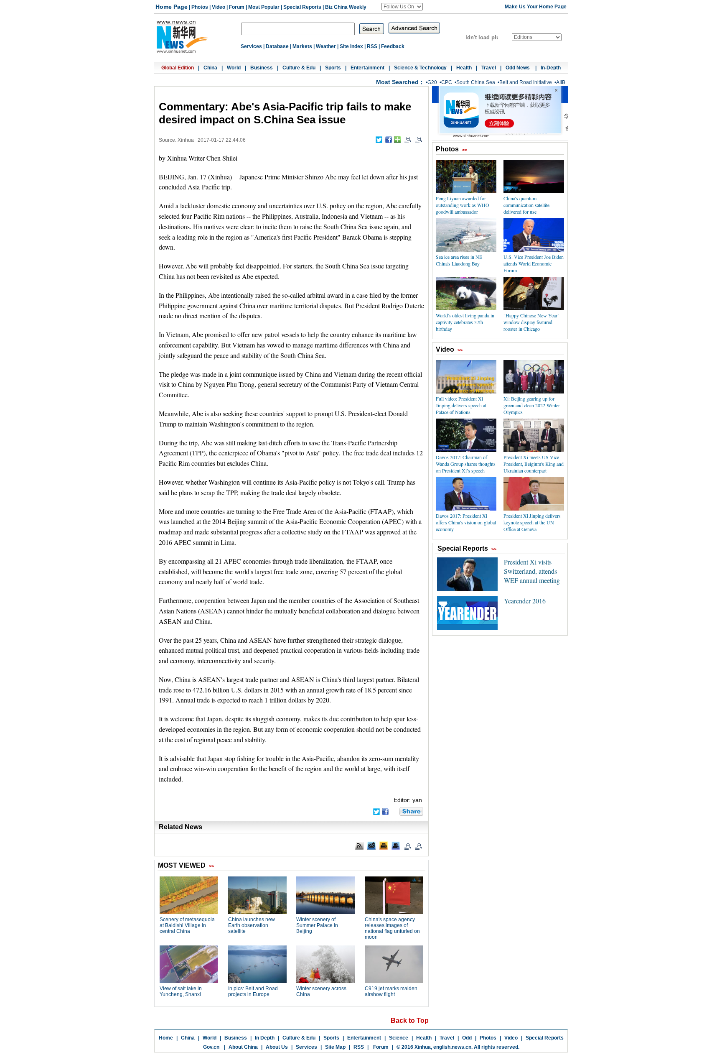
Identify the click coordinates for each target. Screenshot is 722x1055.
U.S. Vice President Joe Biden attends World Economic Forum (533, 263)
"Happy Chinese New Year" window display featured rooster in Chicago (531, 322)
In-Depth (551, 68)
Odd (467, 1038)
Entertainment (367, 68)
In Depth (265, 1038)
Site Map (335, 1047)
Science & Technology (420, 68)
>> (464, 149)
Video (218, 7)
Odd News (518, 68)
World (234, 68)
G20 (432, 82)
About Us (277, 1047)
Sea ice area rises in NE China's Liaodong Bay (459, 260)
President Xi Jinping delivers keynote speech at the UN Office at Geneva (532, 522)
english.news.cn (452, 1047)
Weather (326, 46)
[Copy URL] (396, 845)
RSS (372, 46)
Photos (199, 7)
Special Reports (302, 7)
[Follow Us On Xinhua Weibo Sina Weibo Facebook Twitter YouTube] (402, 7)
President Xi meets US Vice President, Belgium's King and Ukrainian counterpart (533, 464)
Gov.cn (211, 1047)
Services (251, 46)
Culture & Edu (298, 68)
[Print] (383, 845)
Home (166, 1038)
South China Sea (475, 82)
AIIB (560, 82)
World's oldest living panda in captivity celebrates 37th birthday (465, 322)
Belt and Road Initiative (525, 82)
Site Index (351, 46)
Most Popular (264, 7)
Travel (488, 68)
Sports (333, 68)
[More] (397, 139)
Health (464, 68)
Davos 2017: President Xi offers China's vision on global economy (466, 522)
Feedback (392, 46)
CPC (446, 82)
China (210, 68)
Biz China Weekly (345, 7)
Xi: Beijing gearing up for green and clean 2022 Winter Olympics (531, 405)
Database (277, 46)
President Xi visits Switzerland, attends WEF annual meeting (532, 571)
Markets (302, 46)
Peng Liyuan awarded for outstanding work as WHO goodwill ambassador (462, 205)
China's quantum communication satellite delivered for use (526, 205)
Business (261, 68)
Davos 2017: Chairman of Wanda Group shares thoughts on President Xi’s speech (466, 464)
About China (243, 1047)
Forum (236, 7)
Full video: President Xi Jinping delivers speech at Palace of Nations (461, 405)
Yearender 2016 (525, 600)
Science (398, 1038)
